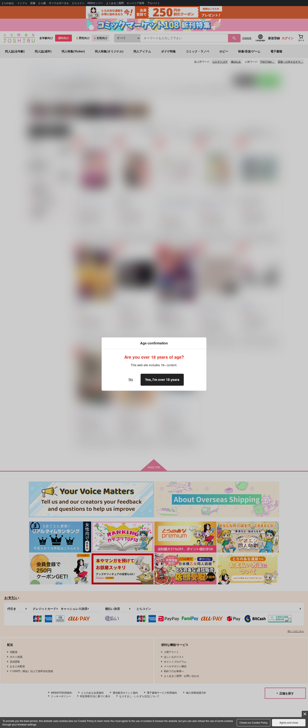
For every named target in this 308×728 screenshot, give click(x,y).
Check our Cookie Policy (253, 722)
